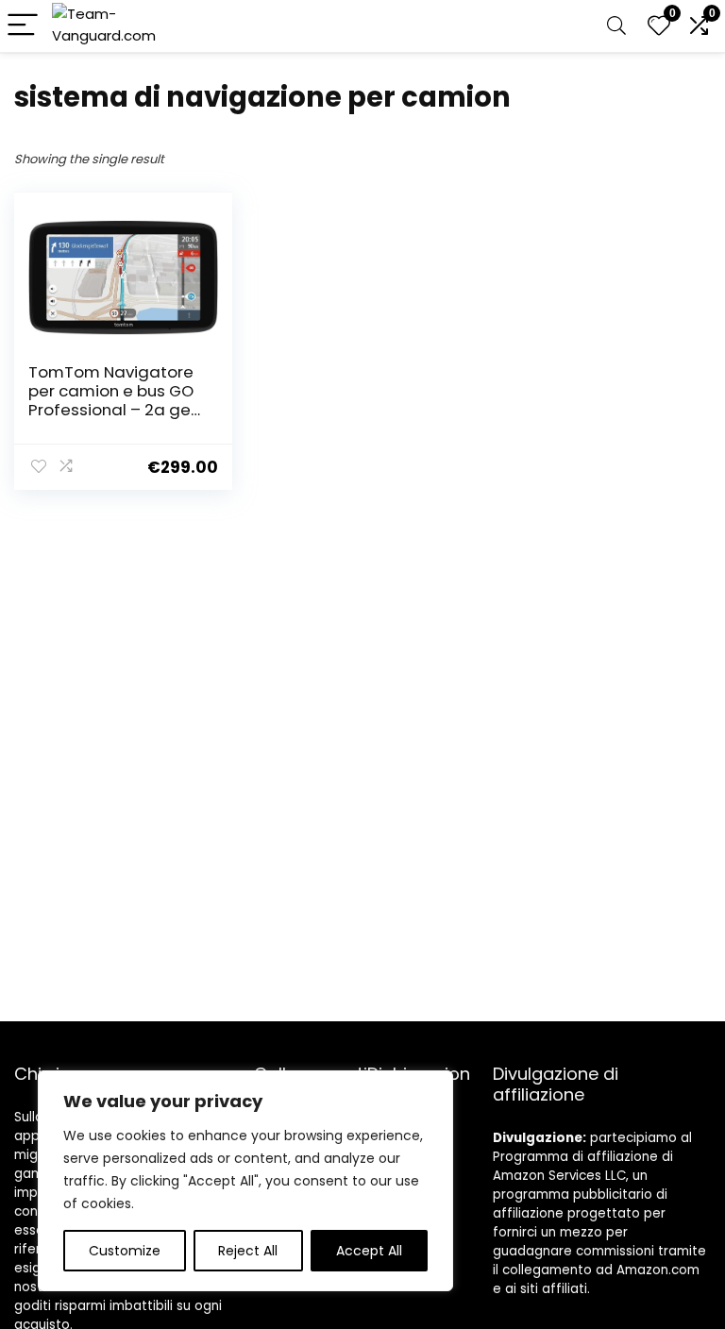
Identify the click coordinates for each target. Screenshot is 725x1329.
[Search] (616, 26)
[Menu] (22, 26)
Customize (124, 1250)
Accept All (369, 1250)
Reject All (248, 1250)
